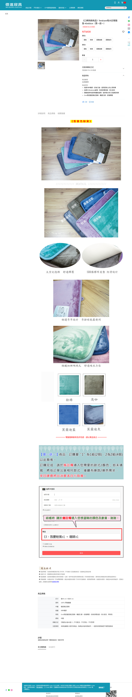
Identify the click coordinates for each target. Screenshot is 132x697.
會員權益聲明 (78, 696)
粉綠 (91, 40)
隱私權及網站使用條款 (52, 696)
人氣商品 (129, 44)
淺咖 (85, 40)
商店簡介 (48, 693)
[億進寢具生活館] (13, 5)
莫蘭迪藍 (99, 40)
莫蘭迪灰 (108, 40)
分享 (85, 102)
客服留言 (77, 693)
